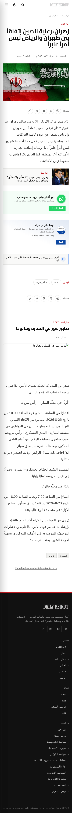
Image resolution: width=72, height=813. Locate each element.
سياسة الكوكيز (59, 754)
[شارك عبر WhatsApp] (58, 111)
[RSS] (43, 629)
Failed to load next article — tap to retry (36, 568)
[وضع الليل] (15, 5)
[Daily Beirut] (59, 5)
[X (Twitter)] (66, 629)
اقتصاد (64, 671)
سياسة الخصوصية (57, 741)
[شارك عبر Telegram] (37, 111)
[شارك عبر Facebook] (44, 111)
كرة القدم (62, 646)
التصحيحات (61, 785)
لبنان (56, 282)
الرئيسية (65, 15)
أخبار (65, 653)
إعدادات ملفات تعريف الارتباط (51, 760)
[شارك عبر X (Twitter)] (51, 111)
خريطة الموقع (60, 706)
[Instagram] (51, 629)
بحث (65, 694)
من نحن (63, 729)
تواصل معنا (61, 735)
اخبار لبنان (53, 15)
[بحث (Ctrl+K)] (23, 5)
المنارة (63, 555)
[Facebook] (58, 629)
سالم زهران (41, 282)
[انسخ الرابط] (30, 111)
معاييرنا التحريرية (58, 778)
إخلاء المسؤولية (59, 766)
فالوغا (51, 555)
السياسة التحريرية (58, 772)
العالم (64, 665)
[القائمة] (6, 5)
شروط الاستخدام (58, 748)
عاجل (64, 713)
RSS (65, 700)
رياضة (64, 677)
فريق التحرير (60, 791)
